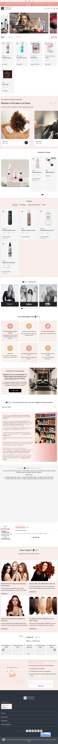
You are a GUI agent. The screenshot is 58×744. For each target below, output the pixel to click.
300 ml (4, 233)
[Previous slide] (3, 650)
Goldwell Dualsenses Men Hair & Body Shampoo (9, 230)
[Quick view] (12, 44)
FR (29, 1)
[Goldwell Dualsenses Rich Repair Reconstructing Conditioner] (48, 218)
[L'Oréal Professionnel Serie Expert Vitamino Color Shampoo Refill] (50, 47)
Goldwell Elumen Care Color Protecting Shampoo (7, 58)
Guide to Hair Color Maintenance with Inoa (42, 584)
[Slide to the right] (55, 103)
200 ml (47, 233)
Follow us (37, 637)
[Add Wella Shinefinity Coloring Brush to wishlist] (46, 158)
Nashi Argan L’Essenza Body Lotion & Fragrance (7, 84)
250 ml (4, 60)
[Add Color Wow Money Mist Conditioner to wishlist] (17, 43)
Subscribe (40, 686)
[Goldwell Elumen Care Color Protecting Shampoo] (7, 47)
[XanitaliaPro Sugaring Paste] (36, 47)
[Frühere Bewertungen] (13, 530)
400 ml (4, 265)
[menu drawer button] (57, 8)
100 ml (13, 233)
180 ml (27, 233)
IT (32, 1)
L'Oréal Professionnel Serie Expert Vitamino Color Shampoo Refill (50, 58)
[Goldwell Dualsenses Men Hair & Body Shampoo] (10, 218)
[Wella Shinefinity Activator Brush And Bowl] (37, 162)
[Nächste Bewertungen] (57, 530)
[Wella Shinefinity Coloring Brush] (50, 162)
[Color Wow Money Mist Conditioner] (22, 47)
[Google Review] (6, 706)
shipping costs (28, 739)
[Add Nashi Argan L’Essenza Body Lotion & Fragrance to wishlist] (3, 69)
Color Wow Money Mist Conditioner (21, 58)
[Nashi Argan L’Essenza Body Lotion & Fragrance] (7, 74)
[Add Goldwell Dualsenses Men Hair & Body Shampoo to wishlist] (3, 211)
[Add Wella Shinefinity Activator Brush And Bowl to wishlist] (33, 158)
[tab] (2, 37)
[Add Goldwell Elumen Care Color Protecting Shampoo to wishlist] (3, 43)
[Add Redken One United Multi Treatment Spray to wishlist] (3, 243)
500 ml (37, 60)
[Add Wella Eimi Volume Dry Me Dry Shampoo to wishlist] (22, 211)
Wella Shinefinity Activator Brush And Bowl (36, 172)
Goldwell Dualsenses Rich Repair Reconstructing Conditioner (47, 230)
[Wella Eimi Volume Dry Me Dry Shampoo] (29, 218)
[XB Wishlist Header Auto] (51, 8)
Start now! (17, 26)
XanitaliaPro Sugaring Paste (34, 58)
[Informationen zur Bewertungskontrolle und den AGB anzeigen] (10, 534)
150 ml (18, 60)
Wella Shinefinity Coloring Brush (50, 172)
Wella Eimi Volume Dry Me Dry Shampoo (28, 230)
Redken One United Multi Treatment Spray (8, 262)
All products (54, 37)
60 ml (34, 175)
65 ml (23, 233)
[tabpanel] (29, 67)
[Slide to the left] (51, 103)
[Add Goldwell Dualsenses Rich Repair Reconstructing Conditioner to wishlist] (41, 211)
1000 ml (33, 60)
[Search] (45, 8)
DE (25, 1)
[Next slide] (55, 650)
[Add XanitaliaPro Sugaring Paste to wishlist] (31, 43)
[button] (22, 308)
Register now (15, 390)
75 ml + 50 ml (5, 87)
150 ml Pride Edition (7, 267)
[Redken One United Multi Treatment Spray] (10, 250)
